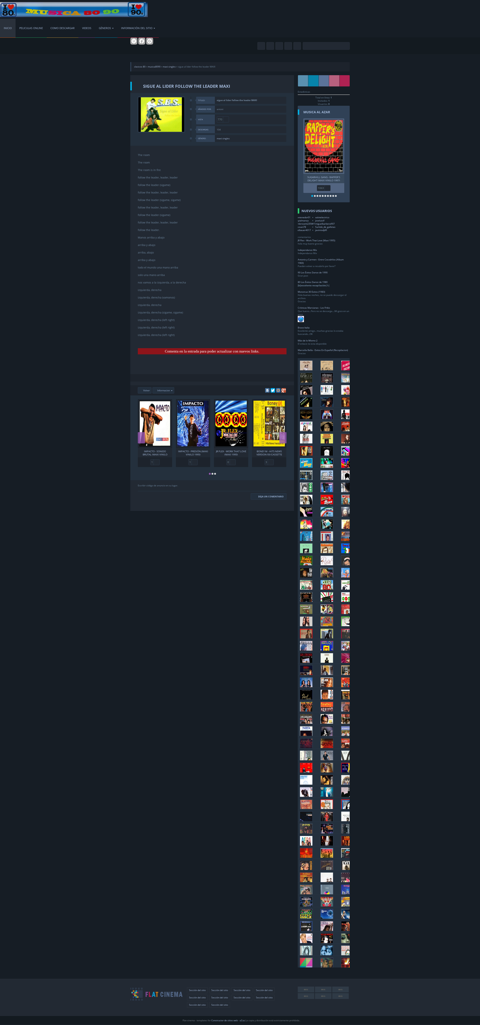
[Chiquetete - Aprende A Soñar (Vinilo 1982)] (306, 637)
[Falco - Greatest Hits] (347, 442)
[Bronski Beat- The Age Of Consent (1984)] (347, 881)
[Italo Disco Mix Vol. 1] (306, 564)
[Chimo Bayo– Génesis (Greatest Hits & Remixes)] (326, 381)
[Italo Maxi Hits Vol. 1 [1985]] (326, 515)
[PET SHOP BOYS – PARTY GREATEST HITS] (347, 394)
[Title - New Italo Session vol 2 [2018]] (326, 467)
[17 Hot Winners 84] (347, 832)
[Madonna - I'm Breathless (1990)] (306, 869)
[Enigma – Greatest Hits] (347, 406)
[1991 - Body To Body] (306, 796)
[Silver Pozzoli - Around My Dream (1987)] (326, 540)
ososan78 (301, 227)
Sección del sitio (197, 990)
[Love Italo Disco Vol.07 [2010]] (347, 503)
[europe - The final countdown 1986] (306, 905)
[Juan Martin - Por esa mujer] (326, 759)
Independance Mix (307, 250)
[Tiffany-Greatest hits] (326, 406)
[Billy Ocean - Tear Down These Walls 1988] (347, 820)
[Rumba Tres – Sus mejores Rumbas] (347, 747)
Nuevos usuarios (317, 211)
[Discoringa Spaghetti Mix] (306, 613)
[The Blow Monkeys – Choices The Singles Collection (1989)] (326, 942)
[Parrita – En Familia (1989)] (306, 735)
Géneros (105, 28)
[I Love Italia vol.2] (306, 589)
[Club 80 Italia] (326, 589)
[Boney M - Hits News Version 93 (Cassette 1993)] (269, 423)
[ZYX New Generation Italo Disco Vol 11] (326, 503)
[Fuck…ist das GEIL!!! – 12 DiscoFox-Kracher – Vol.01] (326, 528)
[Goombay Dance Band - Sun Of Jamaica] (306, 881)
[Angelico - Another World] (326, 369)
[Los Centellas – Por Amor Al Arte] (347, 686)
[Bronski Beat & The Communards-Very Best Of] (306, 857)
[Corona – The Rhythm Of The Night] (326, 930)
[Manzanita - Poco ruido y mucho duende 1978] (347, 759)
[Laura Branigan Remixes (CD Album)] (347, 808)
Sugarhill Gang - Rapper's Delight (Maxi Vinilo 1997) (323, 178)
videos (86, 28)
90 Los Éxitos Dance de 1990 (313, 272)
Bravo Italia (304, 327)
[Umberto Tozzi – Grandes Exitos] (347, 589)
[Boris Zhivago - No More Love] (347, 479)
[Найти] (346, 46)
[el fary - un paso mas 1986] (306, 759)
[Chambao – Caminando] (326, 662)
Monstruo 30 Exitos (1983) (311, 291)
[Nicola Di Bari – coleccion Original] (326, 552)
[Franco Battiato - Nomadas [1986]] (306, 552)
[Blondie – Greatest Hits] (347, 430)
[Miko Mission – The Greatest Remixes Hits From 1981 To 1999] (306, 576)
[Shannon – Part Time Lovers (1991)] (347, 942)
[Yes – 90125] (326, 893)
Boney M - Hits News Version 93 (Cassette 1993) (269, 452)
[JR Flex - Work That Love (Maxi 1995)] (231, 423)
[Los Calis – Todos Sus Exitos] (347, 723)
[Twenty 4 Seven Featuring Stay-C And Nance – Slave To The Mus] (326, 966)
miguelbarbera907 (325, 223)
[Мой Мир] (278, 390)
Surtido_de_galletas (325, 227)
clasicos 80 (140, 66)
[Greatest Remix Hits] (306, 784)
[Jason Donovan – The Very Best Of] (306, 942)
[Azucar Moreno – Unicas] (306, 686)
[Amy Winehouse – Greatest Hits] (306, 394)
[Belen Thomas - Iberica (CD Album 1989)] (326, 808)
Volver (146, 390)
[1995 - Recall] (347, 784)
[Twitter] (273, 390)
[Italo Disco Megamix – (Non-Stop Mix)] (326, 601)
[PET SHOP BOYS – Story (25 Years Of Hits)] (326, 394)
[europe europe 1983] (347, 893)
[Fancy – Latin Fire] (326, 491)
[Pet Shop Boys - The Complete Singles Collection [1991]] (326, 881)
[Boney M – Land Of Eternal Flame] (347, 930)
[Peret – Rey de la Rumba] (306, 771)
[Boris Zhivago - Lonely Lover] (347, 491)
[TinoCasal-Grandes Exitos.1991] (306, 601)
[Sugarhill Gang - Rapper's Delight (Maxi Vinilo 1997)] (323, 146)
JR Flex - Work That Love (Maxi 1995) (231, 452)
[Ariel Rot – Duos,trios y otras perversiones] (326, 905)
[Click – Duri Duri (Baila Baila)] (306, 503)
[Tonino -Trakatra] (326, 698)
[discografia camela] (306, 625)
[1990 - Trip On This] (326, 796)
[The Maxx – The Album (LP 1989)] (306, 966)
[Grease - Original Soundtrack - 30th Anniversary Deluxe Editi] (306, 893)
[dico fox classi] (306, 528)
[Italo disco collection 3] (347, 601)
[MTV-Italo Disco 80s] (347, 540)
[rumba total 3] (347, 698)
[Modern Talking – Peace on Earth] (306, 369)
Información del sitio (136, 28)
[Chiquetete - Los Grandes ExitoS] (306, 649)
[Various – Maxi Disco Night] (347, 857)
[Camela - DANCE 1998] (326, 625)
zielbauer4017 (303, 230)
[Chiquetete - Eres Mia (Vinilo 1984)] (347, 637)
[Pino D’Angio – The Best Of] (347, 564)
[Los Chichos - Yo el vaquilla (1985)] (306, 662)
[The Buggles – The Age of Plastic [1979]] (347, 954)
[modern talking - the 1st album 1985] (326, 869)
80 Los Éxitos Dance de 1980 (313, 282)
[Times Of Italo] (347, 552)
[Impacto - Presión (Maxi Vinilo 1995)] (193, 423)
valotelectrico (322, 217)
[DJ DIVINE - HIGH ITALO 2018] (347, 467)
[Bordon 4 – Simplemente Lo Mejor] (306, 674)
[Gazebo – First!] (306, 491)
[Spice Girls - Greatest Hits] (306, 430)
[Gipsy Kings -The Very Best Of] (326, 710)
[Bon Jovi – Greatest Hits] (306, 418)
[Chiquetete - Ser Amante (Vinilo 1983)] (326, 637)
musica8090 (154, 66)
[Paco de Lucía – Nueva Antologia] (306, 698)
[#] (303, 80)
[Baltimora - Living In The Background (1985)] (326, 576)
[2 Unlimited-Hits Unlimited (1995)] (326, 954)
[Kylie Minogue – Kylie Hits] (347, 918)
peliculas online (31, 28)
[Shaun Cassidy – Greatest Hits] (326, 442)
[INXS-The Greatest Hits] (306, 442)
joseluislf (319, 220)
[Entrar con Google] (149, 41)
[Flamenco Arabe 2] (326, 747)
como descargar (62, 28)
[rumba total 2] (306, 710)
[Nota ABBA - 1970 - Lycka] (306, 844)
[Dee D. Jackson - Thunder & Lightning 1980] (326, 820)
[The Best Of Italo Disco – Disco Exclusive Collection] (326, 613)
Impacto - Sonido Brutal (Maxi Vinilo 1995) (155, 452)
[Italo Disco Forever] (306, 479)
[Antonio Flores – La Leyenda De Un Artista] (326, 674)
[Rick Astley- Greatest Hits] (326, 430)
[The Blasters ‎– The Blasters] (306, 808)
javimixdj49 (321, 230)
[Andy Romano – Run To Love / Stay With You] (326, 454)
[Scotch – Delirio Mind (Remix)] (347, 369)
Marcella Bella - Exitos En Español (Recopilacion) (323, 350)
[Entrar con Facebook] (141, 41)
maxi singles (169, 66)
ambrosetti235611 (305, 223)
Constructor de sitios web (224, 1020)
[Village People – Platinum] (347, 905)
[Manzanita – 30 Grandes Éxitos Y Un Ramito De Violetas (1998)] (326, 735)
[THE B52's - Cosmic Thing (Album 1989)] (326, 857)
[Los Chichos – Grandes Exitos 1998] (306, 723)
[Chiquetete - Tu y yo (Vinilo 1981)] (347, 625)
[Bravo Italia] (306, 540)
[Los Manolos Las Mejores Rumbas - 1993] (326, 649)
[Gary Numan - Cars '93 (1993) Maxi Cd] (306, 820)
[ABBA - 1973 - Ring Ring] (347, 844)
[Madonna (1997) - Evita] (347, 869)
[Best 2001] (326, 784)
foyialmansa (302, 220)
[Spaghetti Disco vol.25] (306, 515)
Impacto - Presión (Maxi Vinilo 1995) (193, 452)
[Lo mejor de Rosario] (326, 686)
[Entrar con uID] (133, 41)
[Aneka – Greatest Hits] (306, 406)
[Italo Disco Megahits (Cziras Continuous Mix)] (306, 467)
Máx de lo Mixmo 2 (307, 340)
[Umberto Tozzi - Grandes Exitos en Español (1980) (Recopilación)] (306, 454)
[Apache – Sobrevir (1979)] (347, 710)
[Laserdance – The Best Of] (306, 930)
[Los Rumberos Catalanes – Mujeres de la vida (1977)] (347, 735)
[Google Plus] (283, 390)
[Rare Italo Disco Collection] (347, 454)
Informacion (163, 390)
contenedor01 (303, 217)
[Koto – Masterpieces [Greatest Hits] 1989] (347, 381)
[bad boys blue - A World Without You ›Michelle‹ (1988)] (326, 771)
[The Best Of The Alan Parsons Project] (326, 918)
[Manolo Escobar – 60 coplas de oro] (326, 723)
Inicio (8, 28)
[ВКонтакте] (267, 390)
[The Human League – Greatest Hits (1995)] (306, 381)
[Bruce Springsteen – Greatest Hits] (347, 418)
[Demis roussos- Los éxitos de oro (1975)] (347, 515)
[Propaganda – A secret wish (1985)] (306, 954)
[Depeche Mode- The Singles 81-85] (347, 966)
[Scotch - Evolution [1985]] (347, 576)
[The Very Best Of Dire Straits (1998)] (347, 771)
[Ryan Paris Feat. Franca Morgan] (326, 564)
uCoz (242, 1020)
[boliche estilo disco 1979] (326, 832)
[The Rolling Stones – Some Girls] (306, 918)
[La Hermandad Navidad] (347, 649)
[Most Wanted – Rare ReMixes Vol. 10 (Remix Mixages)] (347, 528)
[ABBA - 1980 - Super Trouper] (326, 844)
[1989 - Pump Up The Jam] (347, 796)
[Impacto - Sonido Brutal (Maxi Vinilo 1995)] (155, 423)
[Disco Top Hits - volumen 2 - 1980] (306, 832)
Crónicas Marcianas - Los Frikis (314, 307)
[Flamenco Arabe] (306, 747)
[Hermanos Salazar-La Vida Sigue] (347, 674)
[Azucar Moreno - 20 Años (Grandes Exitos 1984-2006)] (347, 662)
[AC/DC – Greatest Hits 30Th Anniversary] (326, 418)
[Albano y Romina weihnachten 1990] (347, 613)
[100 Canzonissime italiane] (326, 479)
